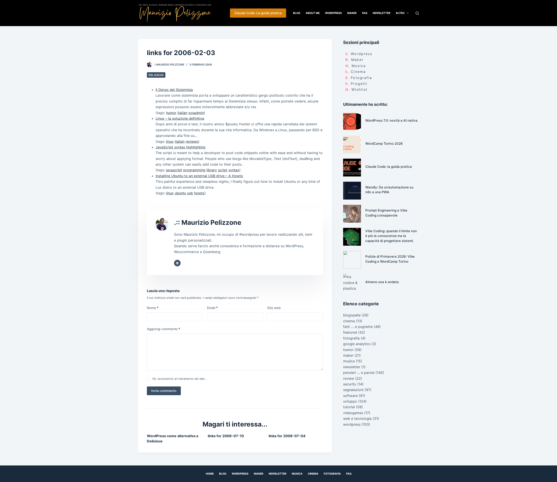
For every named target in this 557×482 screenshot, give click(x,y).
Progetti (359, 83)
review (348, 378)
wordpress (361, 54)
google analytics (356, 344)
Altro (400, 13)
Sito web (274, 308)
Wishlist (359, 89)
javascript (174, 170)
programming (194, 170)
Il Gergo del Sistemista (174, 89)
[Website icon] (177, 263)
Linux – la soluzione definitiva (180, 118)
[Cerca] (417, 13)
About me (313, 13)
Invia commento (163, 391)
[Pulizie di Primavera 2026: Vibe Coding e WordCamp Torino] (352, 260)
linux (170, 141)
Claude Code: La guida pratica (258, 13)
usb (190, 193)
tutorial (349, 407)
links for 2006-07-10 (226, 436)
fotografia (361, 78)
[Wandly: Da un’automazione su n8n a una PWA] (352, 191)
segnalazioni (353, 390)
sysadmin (196, 113)
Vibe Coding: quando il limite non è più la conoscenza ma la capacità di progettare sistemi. (391, 236)
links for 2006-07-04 (287, 436)
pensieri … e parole (358, 372)
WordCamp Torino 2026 (384, 143)
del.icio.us (156, 75)
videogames (353, 413)
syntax (233, 170)
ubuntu (180, 193)
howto (199, 193)
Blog (296, 13)
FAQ (364, 13)
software (350, 395)
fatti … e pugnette (358, 326)
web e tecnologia (357, 418)
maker (357, 59)
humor (171, 113)
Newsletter (381, 13)
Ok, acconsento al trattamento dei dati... (179, 378)
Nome (152, 308)
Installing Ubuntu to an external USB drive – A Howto (199, 176)
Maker (352, 13)
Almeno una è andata (382, 282)
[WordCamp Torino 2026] (352, 144)
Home (210, 473)
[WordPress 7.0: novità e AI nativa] (352, 121)
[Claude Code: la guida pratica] (352, 167)
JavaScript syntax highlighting (180, 147)
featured (350, 332)
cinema (358, 71)
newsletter (351, 367)
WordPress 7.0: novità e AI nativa (391, 120)
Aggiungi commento (163, 329)
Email (212, 308)
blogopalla (352, 315)
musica (359, 66)
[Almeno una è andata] (352, 283)
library (211, 170)
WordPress (333, 13)
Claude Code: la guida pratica (388, 167)
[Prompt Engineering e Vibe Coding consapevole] (352, 214)
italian (182, 113)
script (222, 170)
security (349, 384)
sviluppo (350, 401)
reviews (192, 141)
